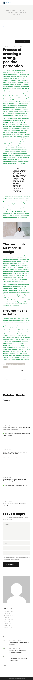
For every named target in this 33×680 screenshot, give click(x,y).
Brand (5, 617)
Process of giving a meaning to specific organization (18, 651)
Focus (22, 364)
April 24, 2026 (7, 449)
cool (16, 364)
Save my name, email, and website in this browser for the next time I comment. (16, 558)
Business (10, 364)
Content (14, 10)
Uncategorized (8, 631)
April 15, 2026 (7, 501)
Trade (6, 366)
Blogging (6, 615)
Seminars (6, 629)
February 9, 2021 (15, 648)
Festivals (6, 627)
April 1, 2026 (7, 425)
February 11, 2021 (15, 640)
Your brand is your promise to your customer (18, 659)
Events (5, 625)
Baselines (6, 611)
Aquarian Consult (17, 46)
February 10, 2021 (22, 41)
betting (5, 613)
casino (5, 621)
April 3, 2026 (7, 477)
